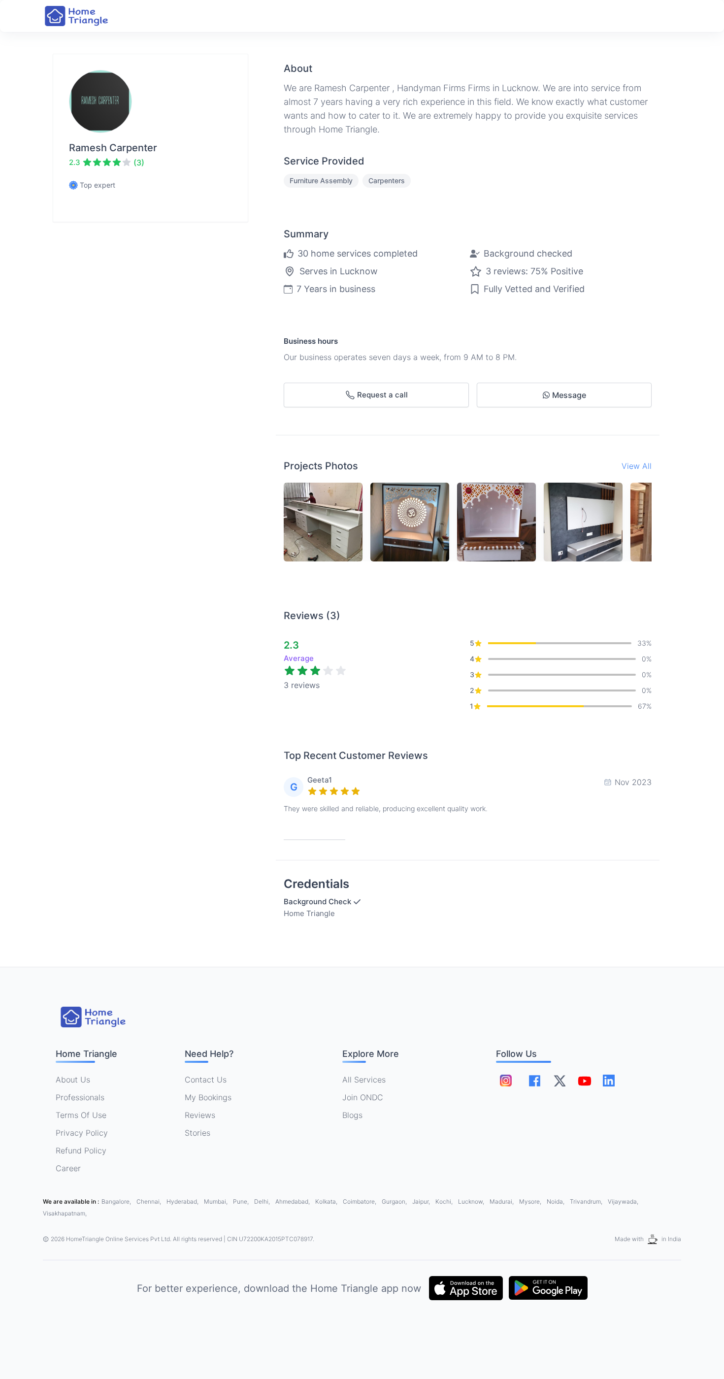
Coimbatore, (360, 1201)
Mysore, (531, 1201)
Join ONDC (362, 1097)
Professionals (80, 1097)
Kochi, (444, 1201)
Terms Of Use (81, 1115)
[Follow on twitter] (559, 1080)
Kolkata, (327, 1201)
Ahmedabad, (293, 1201)
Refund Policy (81, 1150)
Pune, (241, 1201)
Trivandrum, (587, 1201)
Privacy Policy (82, 1133)
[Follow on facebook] (534, 1081)
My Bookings (208, 1097)
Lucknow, (472, 1201)
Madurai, (502, 1201)
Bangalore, (116, 1201)
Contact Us (206, 1079)
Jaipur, (421, 1201)
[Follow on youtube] (584, 1080)
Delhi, (262, 1201)
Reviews (200, 1115)
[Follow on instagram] (506, 1080)
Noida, (556, 1201)
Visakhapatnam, (65, 1213)
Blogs (352, 1115)
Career (68, 1168)
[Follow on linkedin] (609, 1080)
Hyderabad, (183, 1201)
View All (637, 466)
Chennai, (149, 1201)
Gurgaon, (395, 1201)
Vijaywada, (623, 1201)
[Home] (86, 16)
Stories (197, 1133)
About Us (73, 1079)
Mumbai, (216, 1201)
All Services (364, 1079)
